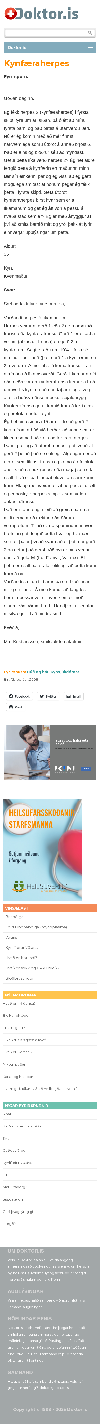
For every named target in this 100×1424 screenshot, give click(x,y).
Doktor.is (17, 47)
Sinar (7, 1114)
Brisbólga (14, 917)
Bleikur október (16, 1015)
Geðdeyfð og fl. (16, 1150)
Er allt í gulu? (14, 1028)
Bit (5, 1175)
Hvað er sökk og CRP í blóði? (32, 968)
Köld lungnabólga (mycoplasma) (36, 927)
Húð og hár (38, 672)
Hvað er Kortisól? (21, 958)
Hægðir (9, 1223)
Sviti (6, 1138)
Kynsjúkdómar (65, 672)
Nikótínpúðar (14, 1064)
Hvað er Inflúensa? (19, 1003)
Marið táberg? (15, 1187)
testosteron (13, 1199)
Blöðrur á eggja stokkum (24, 1126)
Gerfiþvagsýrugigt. (18, 1211)
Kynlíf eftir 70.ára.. (21, 947)
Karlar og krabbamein (21, 1076)
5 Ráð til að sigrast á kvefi (25, 1040)
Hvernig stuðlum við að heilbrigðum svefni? (40, 1088)
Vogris (11, 937)
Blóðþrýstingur (19, 978)
